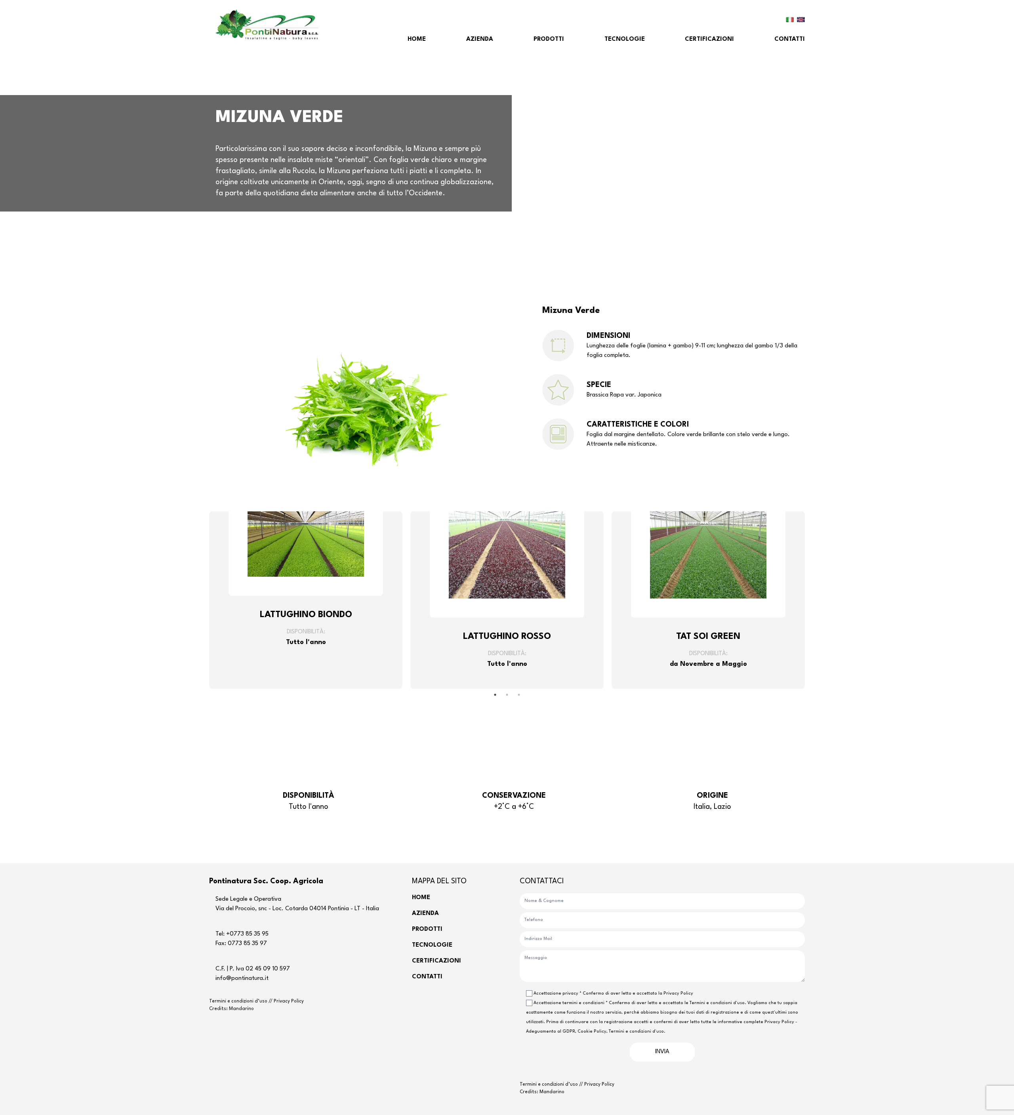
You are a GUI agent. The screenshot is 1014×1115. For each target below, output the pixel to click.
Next (811, 600)
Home (417, 39)
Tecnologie (624, 39)
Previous (203, 600)
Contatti (789, 39)
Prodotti (549, 39)
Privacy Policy (289, 1001)
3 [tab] (519, 695)
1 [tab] (495, 695)
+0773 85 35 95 (247, 934)
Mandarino (241, 1008)
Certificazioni (709, 39)
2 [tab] (507, 695)
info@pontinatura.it (242, 979)
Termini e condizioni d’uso (239, 1001)
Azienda (479, 39)
